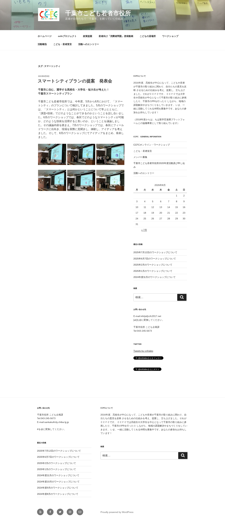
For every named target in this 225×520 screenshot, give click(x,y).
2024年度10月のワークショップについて (58, 481)
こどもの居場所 (148, 36)
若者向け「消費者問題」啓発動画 (116, 36)
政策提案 (87, 36)
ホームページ (45, 36)
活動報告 (42, 44)
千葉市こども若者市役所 (98, 13)
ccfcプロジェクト (67, 36)
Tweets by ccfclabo (143, 351)
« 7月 (144, 230)
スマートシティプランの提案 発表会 (75, 80)
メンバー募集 (140, 157)
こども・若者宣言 (62, 44)
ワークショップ (170, 36)
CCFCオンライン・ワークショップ (151, 144)
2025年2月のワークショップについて (152, 264)
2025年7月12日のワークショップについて (155, 252)
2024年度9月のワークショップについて (57, 487)
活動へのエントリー (88, 44)
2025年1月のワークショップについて (152, 271)
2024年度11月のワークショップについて (154, 277)
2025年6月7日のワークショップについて (154, 258)
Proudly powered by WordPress (116, 512)
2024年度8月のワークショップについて (57, 494)
